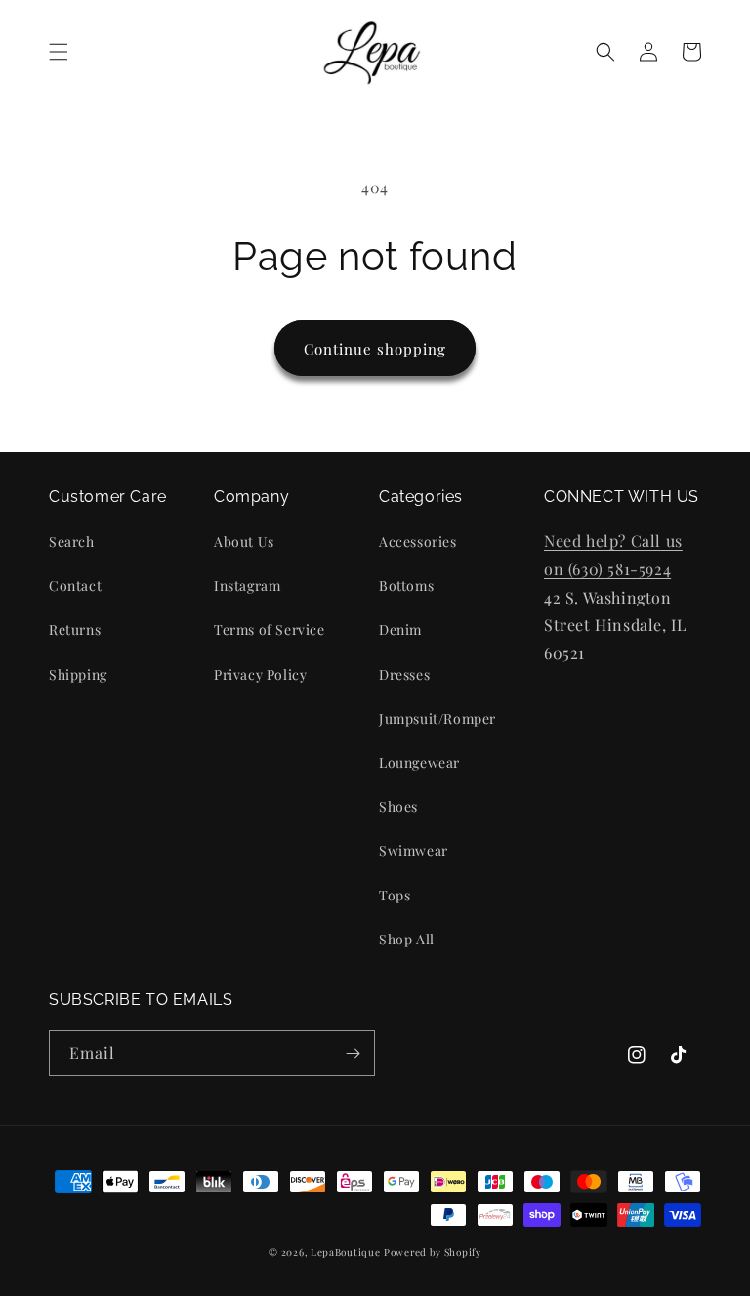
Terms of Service (269, 629)
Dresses (404, 674)
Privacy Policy (260, 674)
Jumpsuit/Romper (437, 718)
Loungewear (419, 762)
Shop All (407, 939)
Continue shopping (375, 348)
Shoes (398, 806)
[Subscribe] (352, 1053)
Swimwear (413, 850)
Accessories (418, 541)
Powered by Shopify (432, 1252)
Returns (75, 629)
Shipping (78, 674)
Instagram (247, 585)
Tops (394, 895)
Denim (400, 629)
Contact (75, 585)
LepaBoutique (345, 1252)
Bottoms (406, 585)
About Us (244, 541)
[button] (58, 51)
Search (72, 541)
